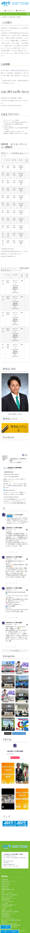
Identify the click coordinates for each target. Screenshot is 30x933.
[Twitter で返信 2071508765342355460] (6, 583)
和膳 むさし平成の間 (7, 893)
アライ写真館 (5, 903)
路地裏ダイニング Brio (7, 910)
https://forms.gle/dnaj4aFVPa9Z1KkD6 (17, 609)
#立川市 (8, 577)
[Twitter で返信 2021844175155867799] (6, 647)
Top (28, 931)
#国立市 (12, 577)
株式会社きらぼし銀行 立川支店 (9, 923)
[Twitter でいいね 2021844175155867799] (12, 647)
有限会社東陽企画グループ (8, 898)
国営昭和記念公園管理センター (9, 905)
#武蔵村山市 (18, 577)
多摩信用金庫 (5, 879)
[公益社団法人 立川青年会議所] (5, 457)
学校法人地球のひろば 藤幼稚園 (9, 894)
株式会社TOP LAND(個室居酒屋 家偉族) (11, 920)
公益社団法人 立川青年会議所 (14, 467)
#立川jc (8, 611)
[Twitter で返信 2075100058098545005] (6, 552)
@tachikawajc (9, 529)
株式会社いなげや (6, 884)
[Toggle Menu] (28, 14)
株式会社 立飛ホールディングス (9, 881)
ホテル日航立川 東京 (7, 906)
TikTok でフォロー (15, 757)
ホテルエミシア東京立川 (7, 901)
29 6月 (15, 558)
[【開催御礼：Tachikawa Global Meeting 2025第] (21, 696)
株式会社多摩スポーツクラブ (9, 913)
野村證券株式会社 (6, 916)
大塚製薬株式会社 (6, 915)
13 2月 (15, 590)
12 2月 (15, 624)
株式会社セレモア (6, 888)
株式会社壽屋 (5, 886)
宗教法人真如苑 (5, 883)
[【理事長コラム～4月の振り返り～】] (8, 724)
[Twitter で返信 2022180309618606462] (6, 618)
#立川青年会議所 (15, 611)
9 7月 (15, 529)
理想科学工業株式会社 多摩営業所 (10, 911)
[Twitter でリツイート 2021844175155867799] (9, 647)
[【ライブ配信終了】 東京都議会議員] (8, 696)
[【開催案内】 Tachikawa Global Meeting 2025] (21, 710)
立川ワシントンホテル (7, 896)
